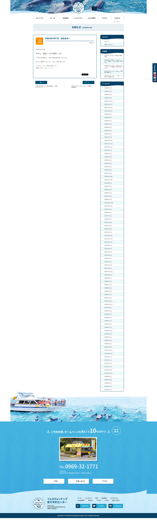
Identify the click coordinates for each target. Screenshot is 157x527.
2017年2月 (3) (108, 366)
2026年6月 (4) (108, 91)
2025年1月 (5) (108, 137)
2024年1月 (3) (108, 173)
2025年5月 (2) (108, 124)
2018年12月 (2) (108, 330)
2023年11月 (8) (108, 179)
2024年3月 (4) (108, 166)
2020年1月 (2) (108, 298)
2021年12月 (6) (108, 235)
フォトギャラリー (114, 498)
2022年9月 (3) (108, 209)
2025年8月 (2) (108, 117)
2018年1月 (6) (108, 347)
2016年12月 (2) (108, 373)
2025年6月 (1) (108, 120)
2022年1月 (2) (108, 232)
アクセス (104, 481)
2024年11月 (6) (108, 143)
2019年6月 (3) (108, 314)
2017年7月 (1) (108, 360)
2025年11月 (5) (108, 107)
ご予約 (55, 481)
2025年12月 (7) (108, 104)
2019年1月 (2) (108, 327)
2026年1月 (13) (108, 101)
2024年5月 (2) (108, 160)
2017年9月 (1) (108, 357)
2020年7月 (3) (108, 284)
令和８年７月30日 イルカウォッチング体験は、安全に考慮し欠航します (113, 61)
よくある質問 (81, 500)
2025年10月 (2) (108, 111)
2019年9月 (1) (108, 307)
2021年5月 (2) (108, 255)
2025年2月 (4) (108, 134)
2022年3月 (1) (108, 225)
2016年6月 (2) (108, 383)
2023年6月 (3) (108, 189)
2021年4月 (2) (108, 258)
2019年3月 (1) (108, 320)
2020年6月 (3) (108, 288)
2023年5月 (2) (108, 193)
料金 (96, 498)
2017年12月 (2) (108, 350)
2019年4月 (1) (108, 317)
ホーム (79, 498)
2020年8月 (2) (108, 281)
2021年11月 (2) (108, 239)
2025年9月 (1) (108, 114)
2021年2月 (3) (108, 265)
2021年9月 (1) (108, 245)
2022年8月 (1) (108, 212)
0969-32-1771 (78, 466)
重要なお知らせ (108, 44)
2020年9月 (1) (108, 278)
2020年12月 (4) (108, 271)
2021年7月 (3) (108, 252)
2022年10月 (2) (108, 206)
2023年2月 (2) (108, 196)
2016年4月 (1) (108, 389)
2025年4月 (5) (108, 127)
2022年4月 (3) (108, 222)
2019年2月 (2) (108, 324)
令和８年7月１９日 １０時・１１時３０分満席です (113, 76)
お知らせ (91, 42)
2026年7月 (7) (108, 88)
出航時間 (104, 498)
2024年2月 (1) (108, 170)
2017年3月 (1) (108, 363)
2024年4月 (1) (108, 163)
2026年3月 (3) (108, 94)
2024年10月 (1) (108, 147)
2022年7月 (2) (108, 216)
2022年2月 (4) (108, 229)
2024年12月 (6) (108, 140)
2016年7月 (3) (108, 379)
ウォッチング (88, 498)
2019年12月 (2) (108, 301)
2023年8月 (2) (108, 183)
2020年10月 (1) (108, 275)
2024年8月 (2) (108, 150)
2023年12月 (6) (108, 176)
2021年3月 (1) (108, 261)
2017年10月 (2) (108, 353)
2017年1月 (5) (108, 370)
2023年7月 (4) (108, 186)
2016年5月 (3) (108, 386)
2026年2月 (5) (108, 98)
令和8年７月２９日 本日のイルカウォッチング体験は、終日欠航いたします (113, 67)
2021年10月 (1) (108, 242)
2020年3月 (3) (108, 291)
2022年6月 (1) (108, 219)
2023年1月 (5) (108, 199)
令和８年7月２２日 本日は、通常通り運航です (113, 72)
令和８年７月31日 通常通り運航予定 (113, 56)
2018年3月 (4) (108, 340)
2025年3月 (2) (108, 130)
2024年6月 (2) (108, 157)
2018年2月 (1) (108, 343)
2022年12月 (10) (108, 202)
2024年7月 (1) (108, 153)
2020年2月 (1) (108, 294)
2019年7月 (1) (108, 311)
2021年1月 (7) (108, 268)
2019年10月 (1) (108, 304)
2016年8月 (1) (108, 376)
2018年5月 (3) (108, 334)
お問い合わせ (80, 481)
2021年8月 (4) (108, 248)
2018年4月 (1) (108, 337)
